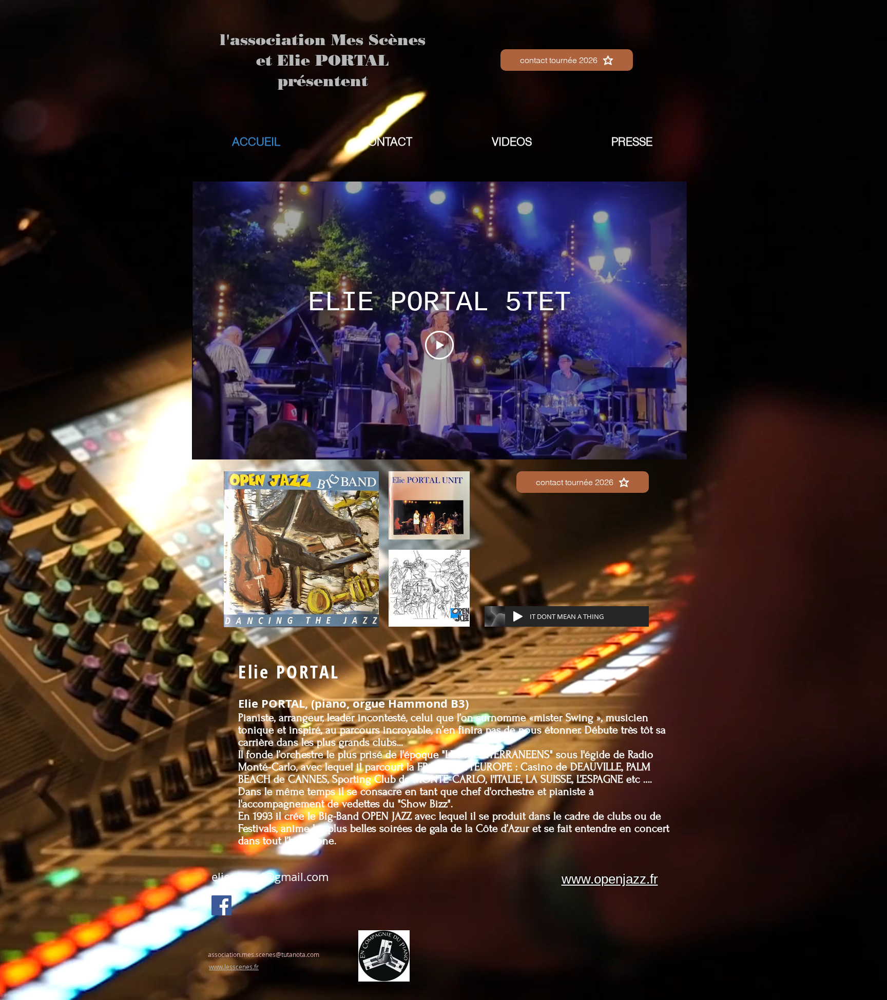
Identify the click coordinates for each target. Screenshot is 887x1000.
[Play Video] (439, 345)
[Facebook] (221, 905)
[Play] (518, 616)
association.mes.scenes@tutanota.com (263, 954)
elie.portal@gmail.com (270, 876)
